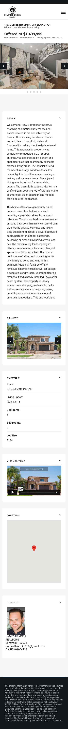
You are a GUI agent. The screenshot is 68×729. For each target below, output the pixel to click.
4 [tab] (37, 92)
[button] (34, 548)
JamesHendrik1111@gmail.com (25, 646)
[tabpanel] (34, 66)
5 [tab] (40, 92)
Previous (3, 66)
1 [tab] (27, 92)
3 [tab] (34, 92)
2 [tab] (31, 92)
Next (64, 66)
